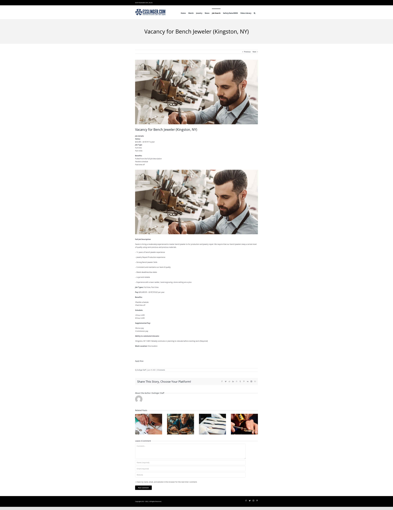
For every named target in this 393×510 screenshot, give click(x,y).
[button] (254, 13)
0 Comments (161, 370)
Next (254, 52)
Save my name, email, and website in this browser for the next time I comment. (167, 482)
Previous (247, 52)
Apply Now (139, 361)
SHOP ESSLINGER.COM (141, 3)
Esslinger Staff (141, 370)
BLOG (150, 3)
